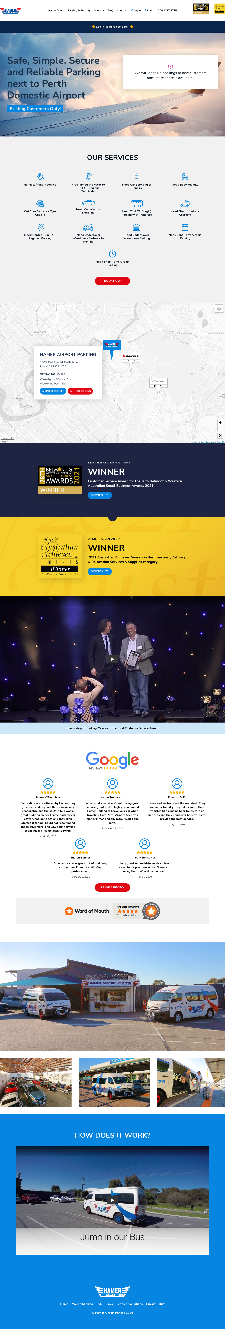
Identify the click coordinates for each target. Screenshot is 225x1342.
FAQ (99, 1304)
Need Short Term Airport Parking (112, 263)
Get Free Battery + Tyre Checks (40, 213)
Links (109, 1304)
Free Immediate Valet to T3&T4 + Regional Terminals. (88, 188)
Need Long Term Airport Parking (185, 236)
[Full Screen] (220, 435)
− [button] (220, 428)
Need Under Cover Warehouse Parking (136, 236)
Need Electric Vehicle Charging (185, 213)
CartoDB (220, 441)
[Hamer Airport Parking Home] (10, 11)
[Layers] (219, 308)
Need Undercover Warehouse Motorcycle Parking (88, 238)
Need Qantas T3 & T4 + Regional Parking (40, 236)
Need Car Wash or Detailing (88, 210)
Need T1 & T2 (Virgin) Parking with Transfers (136, 213)
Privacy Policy (155, 1304)
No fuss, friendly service (40, 184)
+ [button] (220, 422)
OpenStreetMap (207, 441)
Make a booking (82, 1304)
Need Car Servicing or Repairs (136, 186)
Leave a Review (112, 887)
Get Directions (80, 391)
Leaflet (194, 441)
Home (64, 1304)
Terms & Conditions (129, 1304)
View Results (99, 495)
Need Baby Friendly (185, 184)
